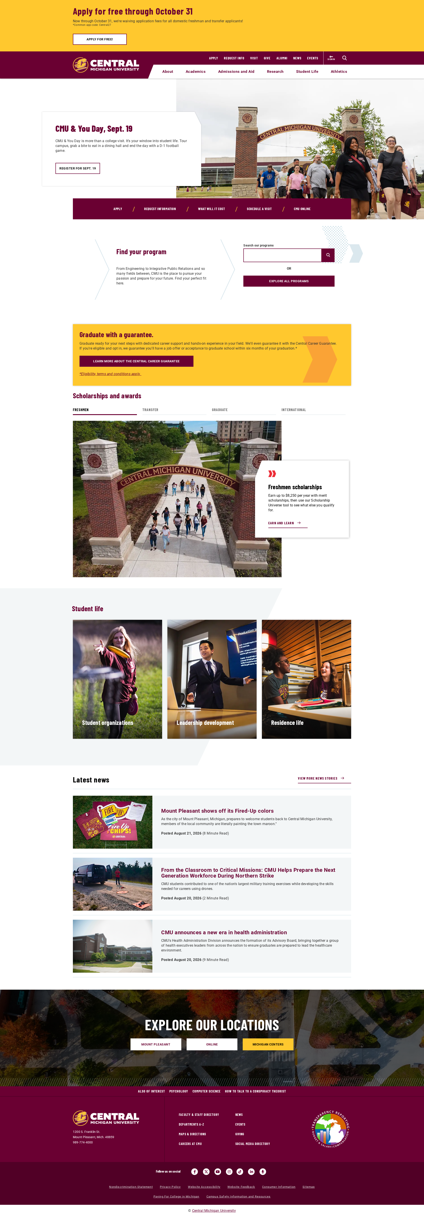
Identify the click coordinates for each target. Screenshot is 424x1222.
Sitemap (309, 1186)
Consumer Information (278, 1186)
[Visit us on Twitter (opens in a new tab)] (206, 1172)
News (297, 58)
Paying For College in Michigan (176, 1196)
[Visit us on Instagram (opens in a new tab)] (229, 1172)
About (167, 71)
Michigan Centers (268, 1044)
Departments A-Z (191, 1124)
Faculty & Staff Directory (199, 1115)
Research (275, 71)
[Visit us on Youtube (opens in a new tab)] (218, 1172)
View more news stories (317, 778)
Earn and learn (281, 523)
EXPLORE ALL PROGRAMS (289, 281)
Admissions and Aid (236, 71)
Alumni (282, 58)
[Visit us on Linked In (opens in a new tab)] (251, 1172)
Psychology (178, 1091)
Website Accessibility (204, 1186)
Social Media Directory (252, 1144)
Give (267, 58)
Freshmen (81, 409)
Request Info (234, 58)
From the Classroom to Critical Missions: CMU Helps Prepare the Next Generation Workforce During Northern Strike (248, 873)
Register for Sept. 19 (77, 168)
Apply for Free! (100, 39)
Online (212, 1044)
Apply (213, 58)
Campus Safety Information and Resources (238, 1196)
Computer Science (207, 1091)
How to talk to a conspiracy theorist (255, 1091)
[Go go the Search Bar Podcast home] (263, 1172)
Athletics (339, 71)
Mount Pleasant (155, 1044)
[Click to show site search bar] (344, 58)
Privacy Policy (170, 1186)
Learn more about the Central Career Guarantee (136, 361)
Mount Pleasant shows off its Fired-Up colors (217, 811)
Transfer (150, 409)
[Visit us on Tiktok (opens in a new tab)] (240, 1172)
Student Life (307, 71)
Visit (254, 58)
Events (312, 58)
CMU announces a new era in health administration (224, 932)
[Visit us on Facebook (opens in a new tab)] (194, 1172)
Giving (239, 1134)
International (294, 409)
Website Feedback (241, 1186)
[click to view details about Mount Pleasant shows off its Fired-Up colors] (112, 822)
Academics (196, 71)
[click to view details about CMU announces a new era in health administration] (112, 946)
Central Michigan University (214, 1211)
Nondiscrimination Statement (131, 1186)
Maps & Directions (192, 1134)
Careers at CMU (190, 1144)
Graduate (220, 409)
